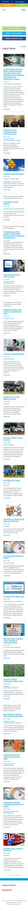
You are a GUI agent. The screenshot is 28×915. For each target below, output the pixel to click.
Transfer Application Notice (13, 354)
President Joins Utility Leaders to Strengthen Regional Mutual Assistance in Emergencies (13, 234)
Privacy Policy (10, 904)
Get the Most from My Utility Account (11, 275)
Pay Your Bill (14, 28)
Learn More (6, 109)
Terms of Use (18, 904)
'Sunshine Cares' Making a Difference (13, 849)
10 (19, 875)
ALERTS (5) (7, 5)
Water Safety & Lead (14, 38)
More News (23, 46)
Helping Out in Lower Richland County (11, 398)
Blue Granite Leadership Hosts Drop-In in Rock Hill (13, 715)
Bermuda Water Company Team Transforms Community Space (13, 640)
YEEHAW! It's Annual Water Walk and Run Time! (13, 520)
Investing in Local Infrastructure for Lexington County (10, 132)
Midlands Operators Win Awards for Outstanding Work (12, 311)
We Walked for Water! (11, 480)
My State (6, 2)
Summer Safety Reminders (13, 174)
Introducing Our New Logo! (13, 596)
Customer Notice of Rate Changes (12, 438)
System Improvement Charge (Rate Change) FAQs (11, 756)
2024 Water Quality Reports (10, 203)
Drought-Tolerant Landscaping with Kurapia (13, 680)
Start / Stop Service (14, 33)
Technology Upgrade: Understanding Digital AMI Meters (13, 804)
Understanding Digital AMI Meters (13, 557)
